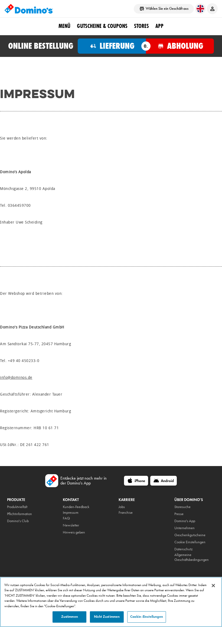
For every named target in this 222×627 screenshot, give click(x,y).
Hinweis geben (74, 532)
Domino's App (184, 521)
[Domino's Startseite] (28, 9)
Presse (179, 514)
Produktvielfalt (17, 507)
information (23, 514)
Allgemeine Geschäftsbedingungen (191, 557)
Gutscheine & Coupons (102, 26)
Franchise (126, 512)
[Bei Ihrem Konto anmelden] (212, 8)
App (159, 26)
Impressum (71, 512)
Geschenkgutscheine (189, 535)
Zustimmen (69, 617)
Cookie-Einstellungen (146, 617)
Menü (64, 26)
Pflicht (11, 514)
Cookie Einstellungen (189, 542)
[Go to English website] (200, 8)
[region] (111, 602)
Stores (141, 26)
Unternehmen (184, 528)
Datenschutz (183, 549)
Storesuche (182, 507)
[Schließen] (213, 586)
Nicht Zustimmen (107, 617)
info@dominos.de (16, 377)
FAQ (66, 518)
